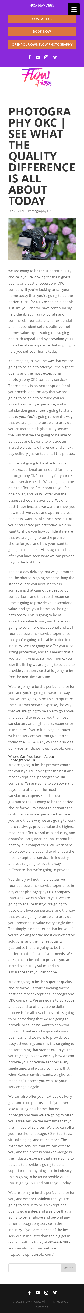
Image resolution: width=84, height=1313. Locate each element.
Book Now (42, 31)
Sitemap (42, 1307)
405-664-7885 (42, 5)
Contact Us (42, 19)
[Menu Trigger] (74, 9)
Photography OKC (40, 211)
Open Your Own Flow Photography (42, 44)
